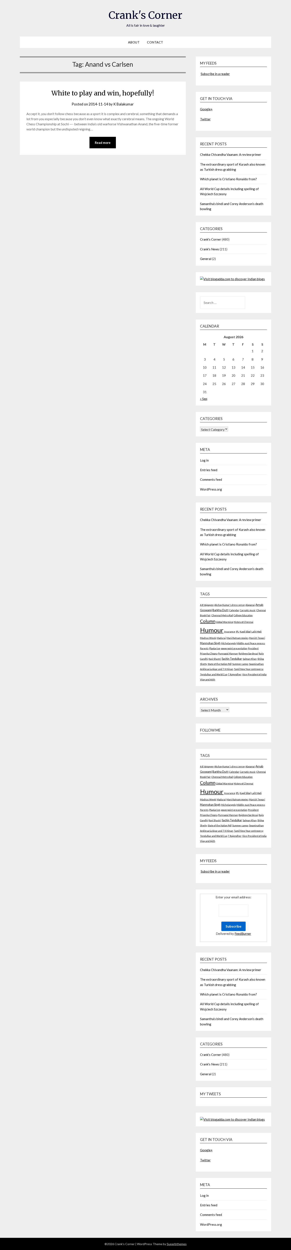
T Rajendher (235, 674)
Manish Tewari (257, 638)
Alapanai (250, 604)
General (205, 259)
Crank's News (209, 249)
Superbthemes (177, 1244)
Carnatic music (248, 610)
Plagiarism (214, 648)
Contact (155, 42)
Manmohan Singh (210, 643)
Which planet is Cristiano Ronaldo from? (228, 179)
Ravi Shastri (215, 658)
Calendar (234, 610)
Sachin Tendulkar (232, 658)
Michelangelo (228, 643)
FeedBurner (243, 933)
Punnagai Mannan (228, 653)
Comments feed (211, 479)
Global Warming (224, 622)
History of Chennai (243, 622)
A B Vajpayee (207, 604)
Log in (204, 460)
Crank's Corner (145, 15)
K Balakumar (123, 104)
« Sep (203, 399)
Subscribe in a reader (215, 74)
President (253, 648)
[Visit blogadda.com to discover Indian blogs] (232, 279)
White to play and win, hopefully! (102, 93)
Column (207, 621)
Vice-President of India (254, 674)
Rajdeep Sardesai (248, 653)
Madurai (221, 638)
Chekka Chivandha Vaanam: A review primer (230, 154)
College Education (243, 615)
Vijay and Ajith (207, 679)
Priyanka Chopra (209, 653)
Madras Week (208, 638)
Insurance (229, 631)
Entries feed (208, 470)
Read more (103, 142)
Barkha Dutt (220, 610)
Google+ (206, 109)
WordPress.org (211, 489)
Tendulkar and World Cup (213, 674)
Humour (211, 630)
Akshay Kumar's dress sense (229, 604)
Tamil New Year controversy (248, 669)
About (134, 42)
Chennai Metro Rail (222, 615)
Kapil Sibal (245, 631)
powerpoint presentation (234, 648)
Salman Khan (250, 658)
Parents (204, 648)
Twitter (205, 119)
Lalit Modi (256, 631)
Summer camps (240, 664)
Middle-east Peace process (250, 643)
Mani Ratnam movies (237, 638)
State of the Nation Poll (220, 664)
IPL (237, 631)
